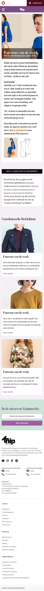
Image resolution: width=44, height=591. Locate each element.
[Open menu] (3, 9)
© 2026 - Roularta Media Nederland (13, 588)
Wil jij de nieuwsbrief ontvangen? (17, 455)
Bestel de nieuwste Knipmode (22, 416)
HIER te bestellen (16, 130)
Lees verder (8, 273)
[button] (35, 3)
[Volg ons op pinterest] (16, 460)
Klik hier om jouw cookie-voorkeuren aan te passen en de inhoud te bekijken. (21, 189)
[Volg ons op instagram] (7, 460)
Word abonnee (22, 423)
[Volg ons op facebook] (12, 460)
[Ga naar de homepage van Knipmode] (22, 9)
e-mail (7, 470)
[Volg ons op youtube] (3, 460)
